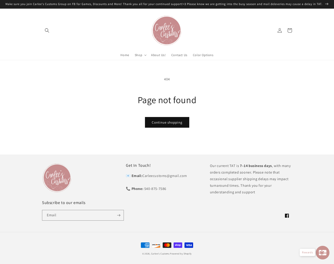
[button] (47, 30)
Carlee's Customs (160, 253)
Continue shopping (167, 122)
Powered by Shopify (181, 253)
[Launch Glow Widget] (322, 252)
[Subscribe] (119, 215)
